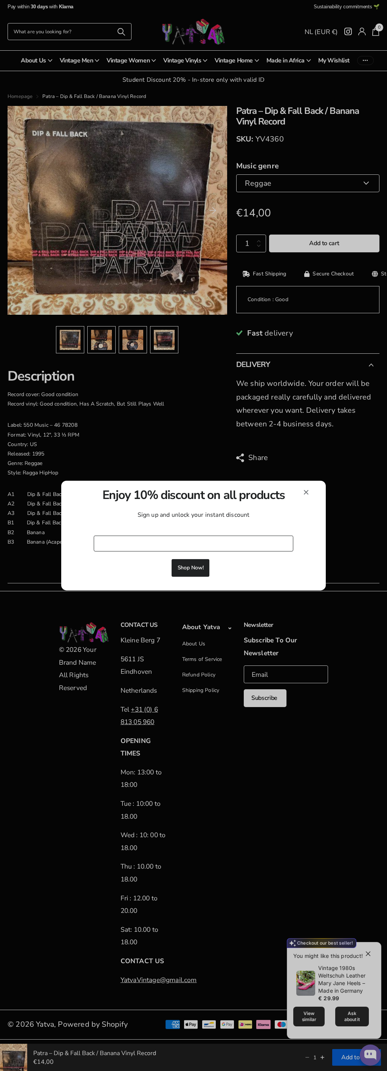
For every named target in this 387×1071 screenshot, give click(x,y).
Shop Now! (191, 567)
